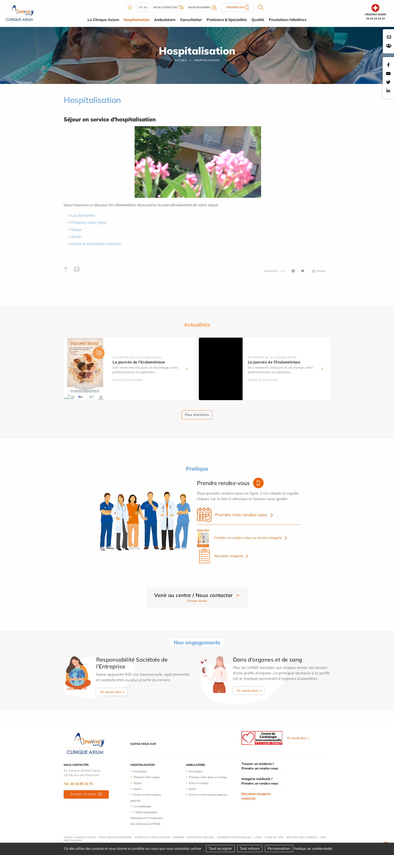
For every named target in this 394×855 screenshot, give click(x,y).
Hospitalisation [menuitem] (137, 19)
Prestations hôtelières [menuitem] (287, 19)
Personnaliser (278, 848)
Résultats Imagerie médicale (256, 796)
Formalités (140, 771)
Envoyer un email (83, 794)
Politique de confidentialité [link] (313, 849)
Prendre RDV (235, 7)
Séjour (76, 229)
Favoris (321, 271)
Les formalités (83, 215)
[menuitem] (147, 771)
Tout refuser (250, 848)
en (145, 7)
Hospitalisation (206, 60)
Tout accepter (220, 848)
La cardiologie (142, 806)
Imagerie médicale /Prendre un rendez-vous (259, 781)
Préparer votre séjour (89, 222)
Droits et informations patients (208, 794)
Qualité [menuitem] (257, 19)
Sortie (76, 236)
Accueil (181, 60)
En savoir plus (111, 692)
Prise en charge (199, 783)
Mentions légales (200, 837)
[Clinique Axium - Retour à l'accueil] (85, 743)
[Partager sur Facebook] (293, 271)
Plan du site (274, 837)
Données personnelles (234, 837)
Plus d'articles (197, 415)
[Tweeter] (302, 271)
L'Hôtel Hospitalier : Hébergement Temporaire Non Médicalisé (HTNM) (146, 818)
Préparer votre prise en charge (208, 777)
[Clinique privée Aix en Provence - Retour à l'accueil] (19, 13)
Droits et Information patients (96, 243)
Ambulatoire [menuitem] (165, 19)
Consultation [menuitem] (191, 19)
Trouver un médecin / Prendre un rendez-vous (259, 766)
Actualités (197, 324)
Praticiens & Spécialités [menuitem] (227, 19)
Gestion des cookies (302, 837)
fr (140, 7)
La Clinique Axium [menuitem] (103, 19)
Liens (258, 837)
